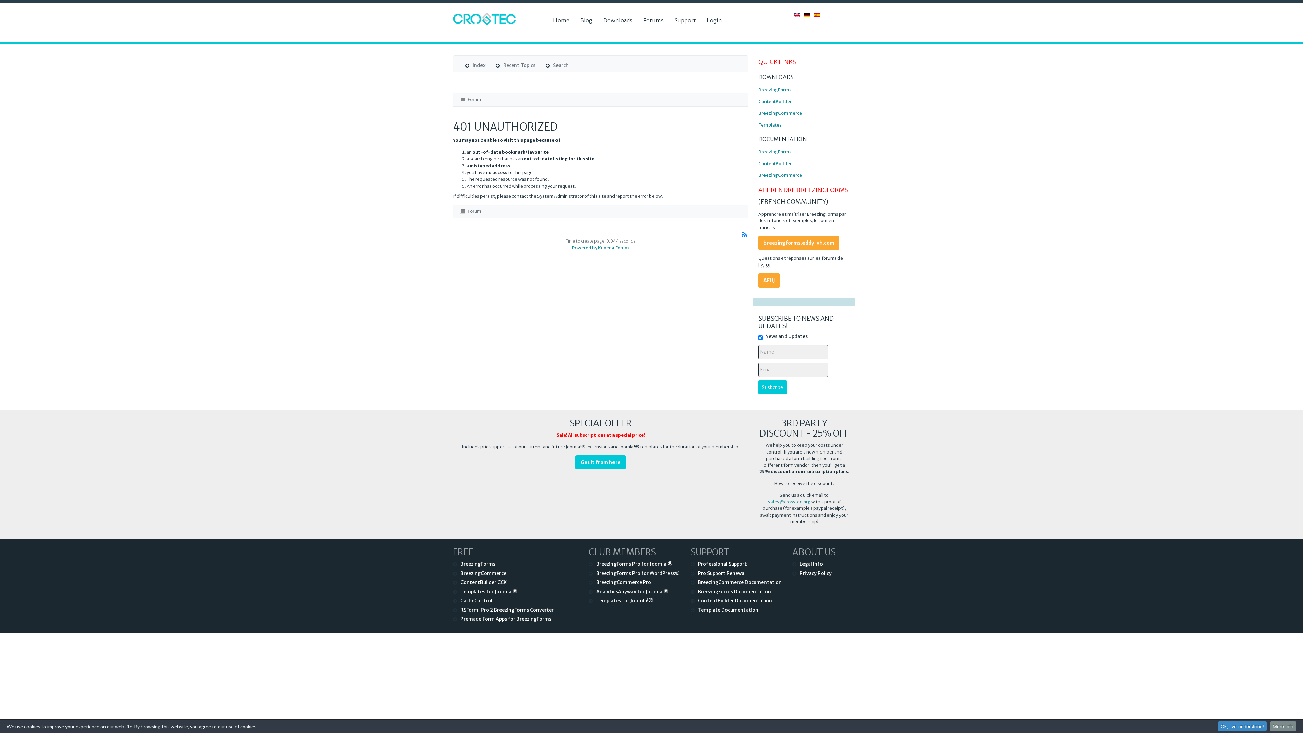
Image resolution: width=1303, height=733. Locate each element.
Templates (770, 125)
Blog (586, 20)
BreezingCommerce (780, 113)
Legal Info (811, 564)
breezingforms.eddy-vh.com (798, 243)
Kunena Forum (613, 248)
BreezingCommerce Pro (623, 582)
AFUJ (769, 280)
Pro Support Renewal (722, 573)
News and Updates (786, 336)
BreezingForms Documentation (734, 592)
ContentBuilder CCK (483, 582)
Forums (653, 20)
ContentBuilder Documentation (735, 601)
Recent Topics (519, 65)
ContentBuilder (775, 101)
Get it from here (601, 462)
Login (714, 20)
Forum (474, 99)
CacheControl (476, 601)
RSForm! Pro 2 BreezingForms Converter (507, 610)
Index (479, 65)
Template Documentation (728, 610)
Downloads (617, 20)
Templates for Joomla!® (488, 592)
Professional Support (722, 564)
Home (561, 20)
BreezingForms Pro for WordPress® (638, 573)
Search (561, 65)
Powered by (584, 248)
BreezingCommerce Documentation (740, 582)
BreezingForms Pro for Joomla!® (634, 564)
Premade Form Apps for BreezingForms (505, 619)
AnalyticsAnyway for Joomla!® (632, 592)
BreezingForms (775, 90)
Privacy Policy (816, 573)
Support (685, 20)
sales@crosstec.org (789, 502)
